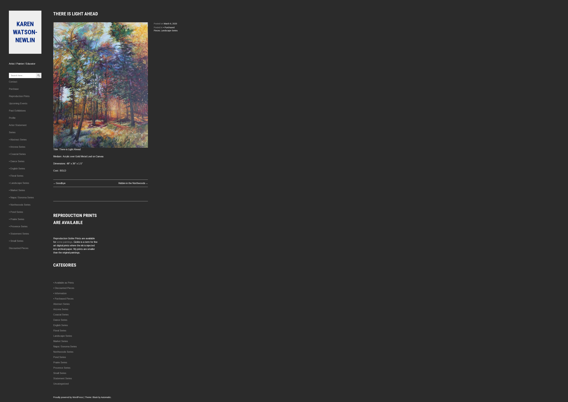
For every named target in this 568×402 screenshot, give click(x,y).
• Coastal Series (17, 154)
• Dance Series (16, 161)
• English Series (17, 168)
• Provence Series (18, 226)
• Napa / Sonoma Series (21, 197)
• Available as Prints (63, 282)
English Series (60, 325)
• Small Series (16, 241)
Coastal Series (61, 314)
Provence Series (61, 368)
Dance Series (60, 320)
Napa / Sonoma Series (65, 346)
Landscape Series (169, 31)
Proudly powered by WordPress (68, 397)
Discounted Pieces (18, 248)
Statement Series (62, 378)
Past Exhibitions (17, 110)
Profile (12, 118)
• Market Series (17, 190)
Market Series (60, 341)
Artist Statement (18, 125)
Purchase (14, 89)
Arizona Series (60, 309)
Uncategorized (61, 384)
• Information (60, 293)
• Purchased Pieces (63, 298)
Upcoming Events (18, 103)
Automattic (106, 397)
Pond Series (59, 357)
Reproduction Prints (19, 96)
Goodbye (61, 183)
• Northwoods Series (19, 205)
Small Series (59, 373)
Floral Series (59, 330)
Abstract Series (61, 304)
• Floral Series (16, 176)
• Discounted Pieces (63, 288)
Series (12, 132)
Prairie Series (60, 362)
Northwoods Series (63, 352)
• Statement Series (19, 233)
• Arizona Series (17, 147)
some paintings (64, 242)
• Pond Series (16, 212)
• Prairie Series (16, 219)
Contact (13, 81)
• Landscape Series (19, 183)
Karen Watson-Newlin (25, 32)
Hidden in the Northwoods (131, 183)
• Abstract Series (18, 139)
